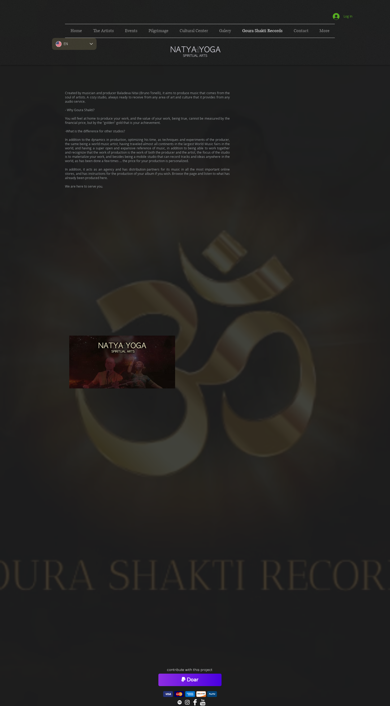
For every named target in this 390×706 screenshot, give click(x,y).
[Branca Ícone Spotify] (179, 702)
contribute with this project (190, 669)
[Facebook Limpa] (195, 702)
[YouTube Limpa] (203, 702)
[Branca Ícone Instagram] (187, 702)
